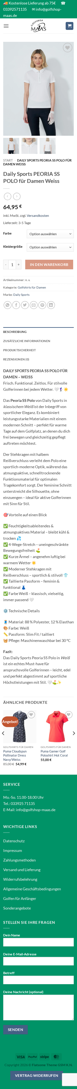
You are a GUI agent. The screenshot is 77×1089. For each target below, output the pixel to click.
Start (8, 160)
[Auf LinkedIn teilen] (51, 305)
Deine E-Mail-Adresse (20, 954)
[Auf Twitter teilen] (25, 305)
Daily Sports (21, 294)
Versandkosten (38, 215)
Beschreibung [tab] (15, 332)
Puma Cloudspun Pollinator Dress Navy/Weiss (15, 755)
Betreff (9, 973)
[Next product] (7, 196)
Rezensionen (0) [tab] (16, 359)
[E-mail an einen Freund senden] (34, 305)
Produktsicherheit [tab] (19, 350)
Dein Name (11, 935)
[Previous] (3, 742)
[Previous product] (17, 196)
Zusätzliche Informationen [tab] (26, 341)
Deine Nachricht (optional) (23, 992)
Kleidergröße (12, 246)
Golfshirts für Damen (32, 287)
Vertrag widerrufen (36, 1075)
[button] (6, 26)
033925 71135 (23, 803)
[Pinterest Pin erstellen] (42, 305)
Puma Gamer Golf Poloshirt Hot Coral (54, 753)
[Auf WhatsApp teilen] (8, 305)
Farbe (7, 233)
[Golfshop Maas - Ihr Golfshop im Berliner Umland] (38, 25)
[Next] (73, 742)
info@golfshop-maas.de (35, 809)
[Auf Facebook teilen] (16, 305)
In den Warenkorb (49, 264)
